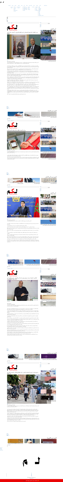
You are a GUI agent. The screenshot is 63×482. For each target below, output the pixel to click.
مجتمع (15, 5)
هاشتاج (24, 10)
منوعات (37, 5)
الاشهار (1, 448)
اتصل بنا (1, 449)
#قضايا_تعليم (15, 10)
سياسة (12, 5)
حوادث (15, 7)
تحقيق (29, 6)
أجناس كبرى (30, 5)
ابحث (49, 23)
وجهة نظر (24, 8)
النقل (14, 8)
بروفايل (29, 9)
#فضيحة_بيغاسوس (41, 15)
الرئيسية (9, 5)
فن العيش (36, 10)
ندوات (26, 8)
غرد (8, 106)
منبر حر (24, 7)
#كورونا (39, 10)
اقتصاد (19, 5)
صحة (14, 9)
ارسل (8, 108)
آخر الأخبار (12, 120)
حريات (34, 5)
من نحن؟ (1, 447)
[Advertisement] (23, 100)
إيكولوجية (40, 8)
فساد (39, 7)
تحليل (11, 7)
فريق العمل (45, 5)
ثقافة (27, 5)
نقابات (15, 11)
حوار (28, 8)
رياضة (21, 5)
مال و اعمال (18, 6)
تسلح (39, 11)
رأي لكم (24, 6)
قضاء (14, 6)
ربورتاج (29, 7)
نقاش (26, 7)
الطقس (39, 9)
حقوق (33, 6)
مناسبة (36, 7)
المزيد (40, 5)
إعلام (39, 6)
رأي (24, 5)
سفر (36, 8)
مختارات (36, 6)
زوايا (39, 12)
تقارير (12, 6)
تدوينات (24, 9)
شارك (8, 107)
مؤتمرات (18, 7)
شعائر (36, 9)
